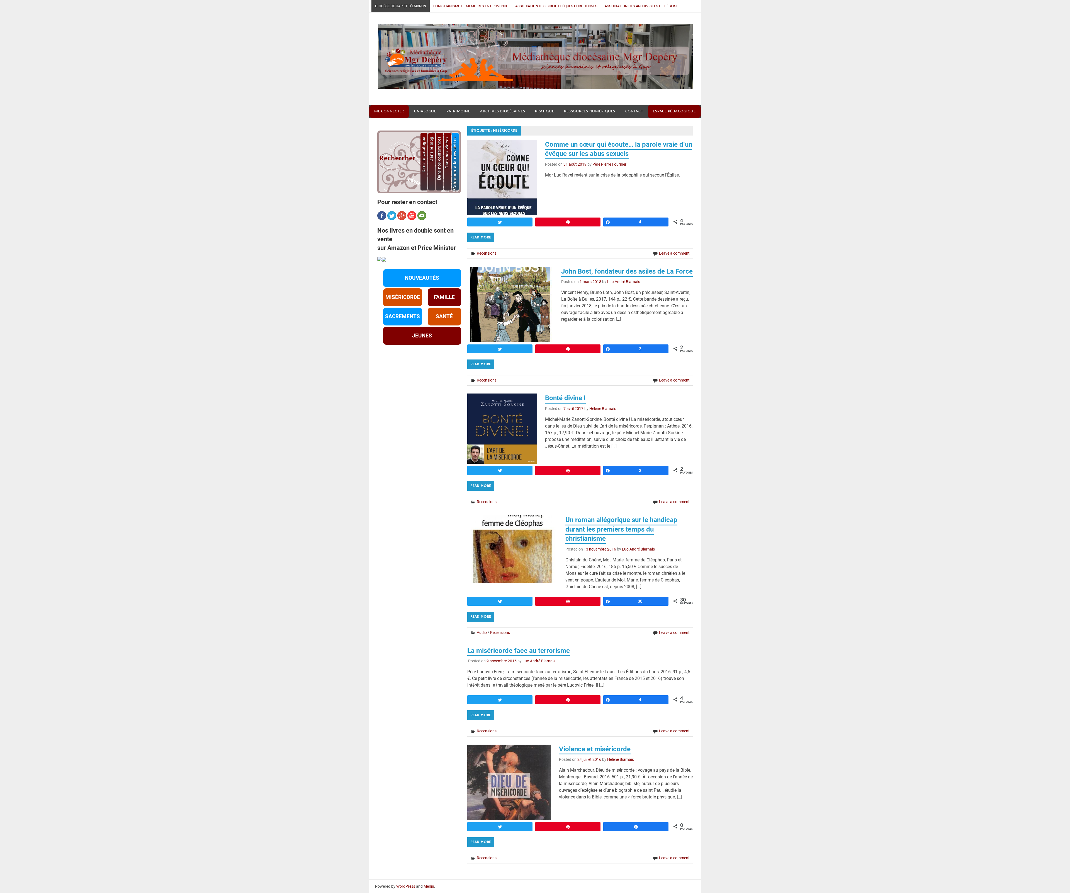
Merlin (429, 886)
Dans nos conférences (439, 158)
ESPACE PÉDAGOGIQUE (674, 111)
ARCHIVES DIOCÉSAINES (502, 111)
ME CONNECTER (389, 111)
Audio (482, 632)
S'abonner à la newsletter (455, 163)
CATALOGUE (425, 111)
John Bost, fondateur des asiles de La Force (627, 271)
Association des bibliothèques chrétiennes (556, 6)
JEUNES (422, 336)
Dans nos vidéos (447, 152)
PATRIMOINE (458, 111)
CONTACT (634, 111)
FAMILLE (444, 297)
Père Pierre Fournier (609, 164)
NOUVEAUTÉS (422, 278)
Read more (480, 237)
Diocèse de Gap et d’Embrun (400, 6)
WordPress (405, 886)
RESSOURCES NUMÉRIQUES (589, 111)
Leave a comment (674, 253)
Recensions (487, 253)
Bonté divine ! (565, 398)
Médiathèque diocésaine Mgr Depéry (531, 59)
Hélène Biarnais (602, 408)
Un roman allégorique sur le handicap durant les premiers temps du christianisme (621, 529)
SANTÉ (444, 316)
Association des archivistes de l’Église (641, 6)
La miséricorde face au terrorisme (518, 651)
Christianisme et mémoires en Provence (470, 6)
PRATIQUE (544, 111)
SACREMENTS (402, 316)
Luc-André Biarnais (623, 281)
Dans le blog (431, 149)
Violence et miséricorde (595, 749)
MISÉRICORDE (402, 297)
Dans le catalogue (424, 154)
